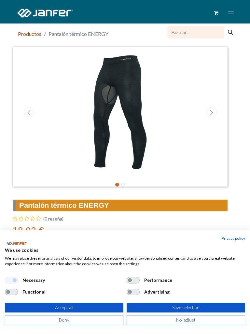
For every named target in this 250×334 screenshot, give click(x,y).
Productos (29, 34)
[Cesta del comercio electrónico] (216, 13)
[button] (29, 112)
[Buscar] (230, 32)
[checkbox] (11, 280)
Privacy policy (233, 238)
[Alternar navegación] (231, 13)
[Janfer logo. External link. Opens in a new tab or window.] (17, 243)
